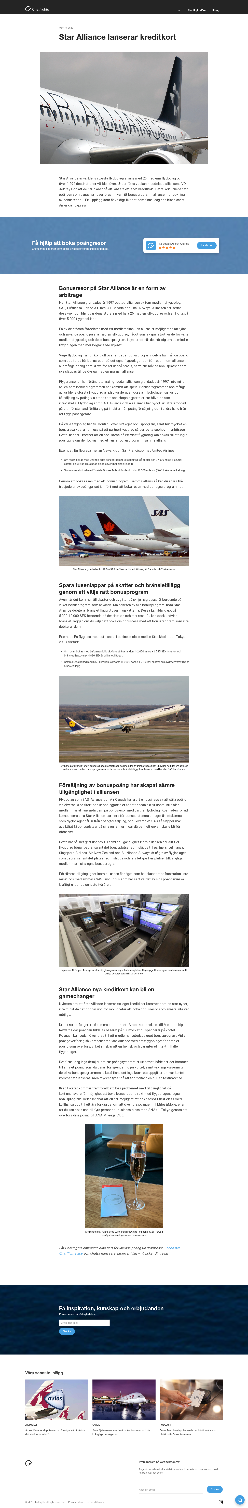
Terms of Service (95, 1502)
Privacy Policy (75, 1502)
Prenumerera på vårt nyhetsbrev (159, 1462)
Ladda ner (207, 245)
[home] (38, 8)
